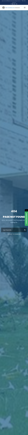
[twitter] (14, 4)
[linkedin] (12, 4)
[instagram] (16, 4)
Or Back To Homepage (14, 234)
